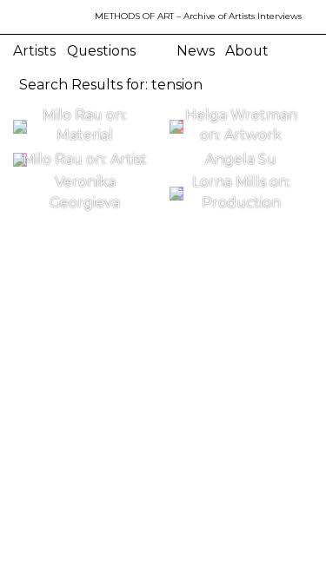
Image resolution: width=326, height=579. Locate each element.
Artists (34, 51)
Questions (101, 51)
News (195, 51)
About (247, 51)
